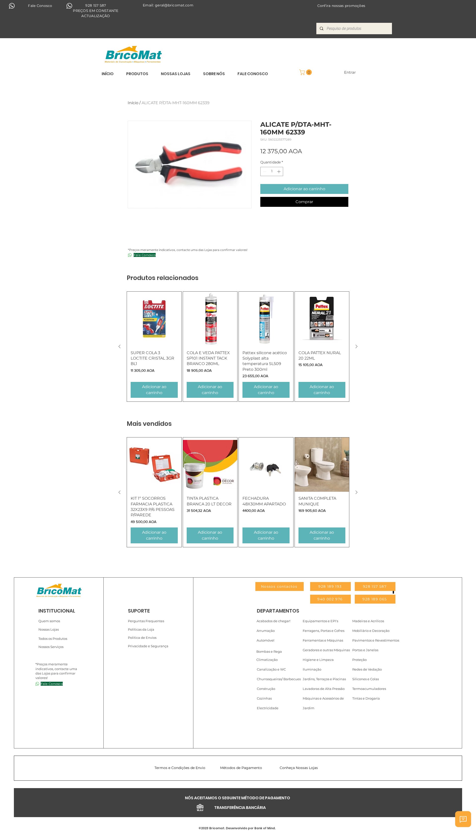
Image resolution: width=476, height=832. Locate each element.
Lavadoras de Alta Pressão (324, 689)
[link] (306, 72)
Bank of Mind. (265, 828)
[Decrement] (264, 171)
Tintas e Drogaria (366, 698)
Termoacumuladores (369, 689)
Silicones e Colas (365, 679)
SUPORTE (139, 610)
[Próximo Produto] (356, 346)
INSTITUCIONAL (56, 610)
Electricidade (267, 708)
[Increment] (279, 171)
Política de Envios (142, 638)
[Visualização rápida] (154, 319)
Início (133, 102)
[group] (238, 346)
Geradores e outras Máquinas (326, 650)
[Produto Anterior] (119, 346)
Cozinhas (264, 698)
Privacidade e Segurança (148, 646)
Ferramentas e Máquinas (323, 640)
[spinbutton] (271, 171)
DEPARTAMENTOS (278, 610)
